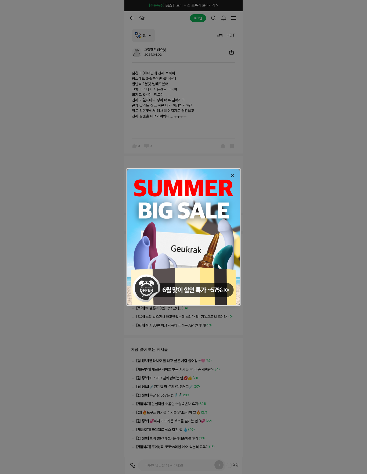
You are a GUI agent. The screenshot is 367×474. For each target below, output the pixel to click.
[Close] (232, 175)
